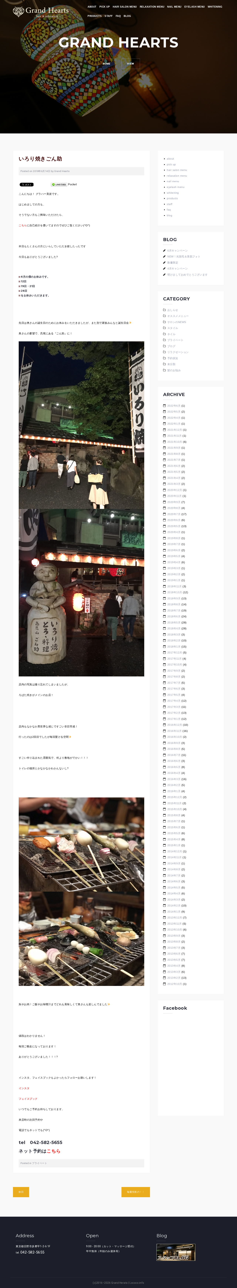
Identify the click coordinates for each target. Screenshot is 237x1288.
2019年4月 (174, 562)
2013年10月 (174, 929)
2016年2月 (174, 785)
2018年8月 (174, 604)
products (95, 16)
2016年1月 (174, 791)
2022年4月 (174, 417)
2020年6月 (174, 520)
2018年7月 (174, 610)
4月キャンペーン (177, 268)
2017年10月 (174, 664)
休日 (21, 1192)
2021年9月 (174, 447)
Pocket (72, 184)
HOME (106, 63)
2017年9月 (174, 670)
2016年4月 (174, 773)
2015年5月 (174, 833)
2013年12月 (174, 917)
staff (109, 16)
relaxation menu (152, 6)
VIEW (130, 63)
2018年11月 (174, 586)
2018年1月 (174, 646)
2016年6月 (174, 760)
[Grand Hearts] (41, 11)
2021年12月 (174, 429)
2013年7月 (174, 947)
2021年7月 (174, 459)
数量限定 (172, 262)
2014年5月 (174, 887)
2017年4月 (174, 700)
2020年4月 (174, 532)
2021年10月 (174, 441)
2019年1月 (174, 580)
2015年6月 (174, 827)
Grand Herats (119, 1282)
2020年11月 (174, 495)
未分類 (171, 364)
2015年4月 (174, 839)
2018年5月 (174, 622)
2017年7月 (174, 682)
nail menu (174, 6)
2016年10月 (174, 736)
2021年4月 (174, 477)
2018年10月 (174, 592)
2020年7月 (174, 514)
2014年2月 (174, 905)
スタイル (172, 328)
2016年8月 (174, 748)
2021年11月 (174, 435)
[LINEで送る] (59, 184)
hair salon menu (125, 6)
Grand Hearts (61, 171)
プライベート (39, 1163)
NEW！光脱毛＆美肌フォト (184, 256)
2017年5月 (174, 694)
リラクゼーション (178, 352)
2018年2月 (174, 640)
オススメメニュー (178, 315)
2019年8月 (174, 538)
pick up (104, 6)
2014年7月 (174, 875)
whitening (215, 6)
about (92, 6)
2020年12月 (174, 490)
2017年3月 (174, 706)
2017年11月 (174, 658)
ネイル (171, 334)
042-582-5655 (32, 1252)
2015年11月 (174, 803)
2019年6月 (174, 550)
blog (127, 16)
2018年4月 (174, 628)
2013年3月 (174, 971)
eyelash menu (194, 6)
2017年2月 (174, 712)
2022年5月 (174, 411)
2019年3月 (174, 568)
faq (118, 16)
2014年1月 (174, 911)
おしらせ (172, 310)
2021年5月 (174, 471)
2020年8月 (174, 507)
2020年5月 (174, 526)
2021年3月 (174, 483)
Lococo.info (137, 1282)
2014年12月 (174, 851)
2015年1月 (174, 845)
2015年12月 (174, 797)
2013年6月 (174, 953)
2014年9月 (174, 863)
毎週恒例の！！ (136, 1192)
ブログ (171, 346)
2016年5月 (174, 767)
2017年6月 (174, 688)
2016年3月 (174, 779)
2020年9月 (174, 502)
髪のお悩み (174, 370)
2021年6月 (174, 465)
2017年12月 (174, 652)
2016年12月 (174, 724)
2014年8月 (174, 869)
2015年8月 (174, 815)
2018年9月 (174, 598)
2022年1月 (174, 423)
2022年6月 (174, 405)
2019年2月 (174, 574)
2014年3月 (174, 899)
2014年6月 (174, 881)
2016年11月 (174, 730)
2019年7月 (174, 544)
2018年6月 (174, 616)
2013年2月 (174, 977)
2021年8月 (174, 453)
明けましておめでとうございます (187, 274)
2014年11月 (174, 857)
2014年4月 (174, 893)
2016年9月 (174, 742)
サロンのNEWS (176, 322)
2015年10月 (174, 809)
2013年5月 (174, 959)
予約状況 (172, 358)
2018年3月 (174, 634)
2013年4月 (174, 965)
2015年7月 (174, 821)
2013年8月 (174, 941)
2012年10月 (174, 983)
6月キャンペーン (177, 250)
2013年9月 (174, 935)
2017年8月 (174, 676)
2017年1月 (174, 718)
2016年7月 (174, 755)
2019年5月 (174, 556)
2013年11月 (174, 923)
